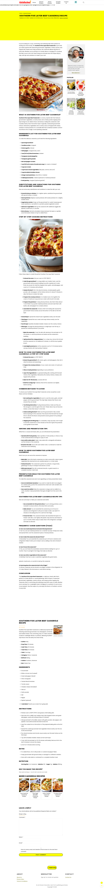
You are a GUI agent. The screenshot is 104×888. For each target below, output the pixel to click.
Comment (22, 817)
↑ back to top (52, 867)
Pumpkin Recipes (58, 2)
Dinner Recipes (50, 2)
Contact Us (66, 2)
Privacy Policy (20, 879)
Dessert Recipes (41, 2)
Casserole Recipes (27, 13)
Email (21, 843)
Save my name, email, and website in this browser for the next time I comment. (39, 850)
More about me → (76, 72)
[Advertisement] (52, 28)
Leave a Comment (64, 18)
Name (21, 837)
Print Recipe (58, 635)
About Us (19, 877)
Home (34, 2)
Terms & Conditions (22, 881)
